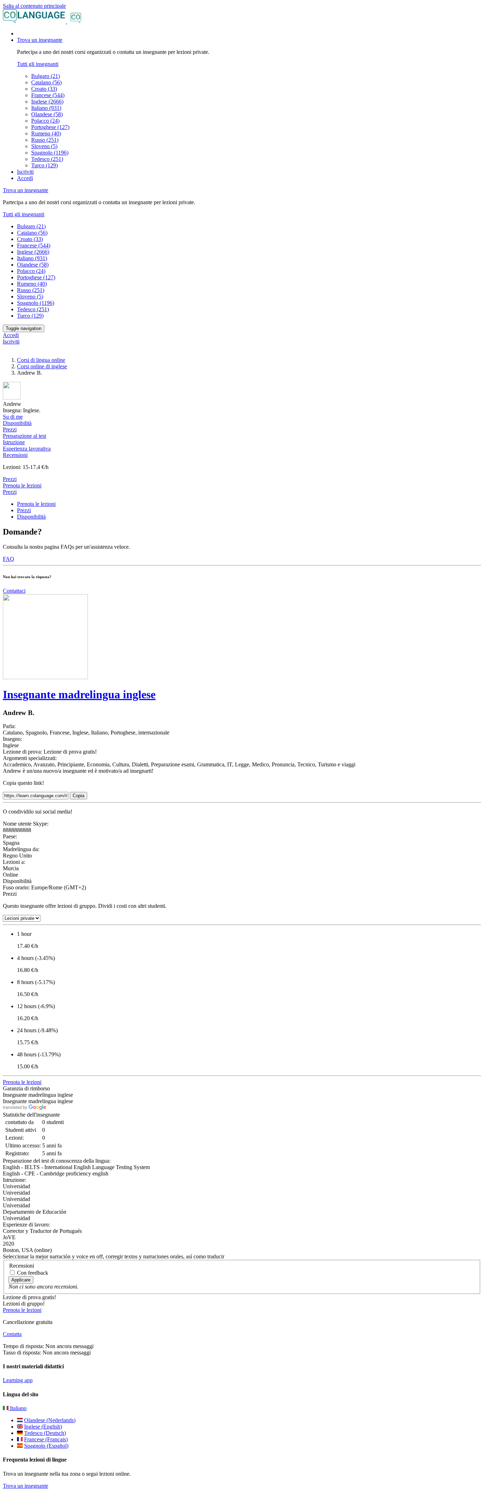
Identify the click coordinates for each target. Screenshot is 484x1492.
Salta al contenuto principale (34, 6)
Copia (78, 795)
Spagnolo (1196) (49, 153)
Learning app (18, 1380)
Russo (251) (44, 140)
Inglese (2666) (47, 102)
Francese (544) (47, 95)
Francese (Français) (46, 1439)
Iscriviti (25, 172)
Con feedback (32, 1273)
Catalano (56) (46, 82)
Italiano (18, 1408)
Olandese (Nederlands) (49, 1420)
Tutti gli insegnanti (37, 64)
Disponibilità (31, 517)
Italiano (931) (46, 108)
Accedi (25, 178)
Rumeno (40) (46, 133)
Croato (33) (44, 89)
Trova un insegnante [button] (39, 40)
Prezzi (10, 492)
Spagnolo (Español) (46, 1446)
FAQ (8, 559)
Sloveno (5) (44, 146)
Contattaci (14, 591)
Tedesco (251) (47, 159)
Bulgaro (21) (45, 76)
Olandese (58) (47, 114)
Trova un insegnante (25, 1486)
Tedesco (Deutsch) (45, 1433)
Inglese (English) (43, 1427)
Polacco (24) (45, 121)
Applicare (20, 1280)
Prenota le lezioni (22, 485)
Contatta (12, 1334)
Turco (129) (44, 165)
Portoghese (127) (50, 127)
